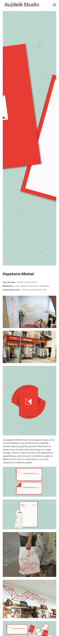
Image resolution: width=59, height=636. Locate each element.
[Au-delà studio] (22, 4)
